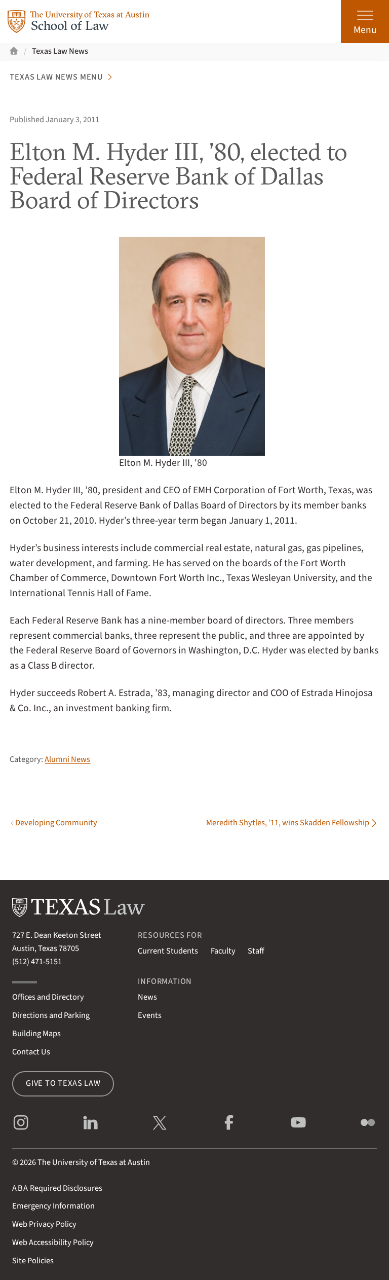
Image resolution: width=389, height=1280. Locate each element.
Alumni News (67, 759)
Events (150, 1015)
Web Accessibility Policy (53, 1242)
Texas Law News (60, 51)
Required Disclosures (57, 1188)
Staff (256, 951)
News (147, 997)
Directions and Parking (51, 1015)
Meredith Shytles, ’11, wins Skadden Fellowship (287, 823)
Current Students (168, 951)
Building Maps (36, 1034)
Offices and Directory (48, 997)
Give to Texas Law (63, 1083)
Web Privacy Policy (44, 1224)
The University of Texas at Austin (93, 1162)
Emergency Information (53, 1206)
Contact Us (31, 1052)
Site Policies (33, 1261)
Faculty (223, 951)
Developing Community (56, 823)
